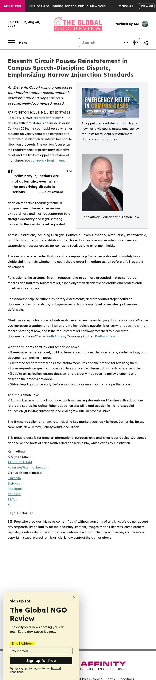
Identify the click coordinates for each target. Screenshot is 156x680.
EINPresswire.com (48, 118)
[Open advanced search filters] (135, 42)
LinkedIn (14, 478)
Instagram (15, 483)
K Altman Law (105, 336)
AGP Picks (12, 6)
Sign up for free (41, 660)
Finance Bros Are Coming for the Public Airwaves (62, 6)
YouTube (14, 494)
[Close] (74, 597)
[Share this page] (145, 42)
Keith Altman (55, 336)
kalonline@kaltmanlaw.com (28, 467)
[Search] (126, 42)
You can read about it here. (44, 160)
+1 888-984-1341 (20, 462)
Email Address (22, 643)
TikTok (12, 499)
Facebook (15, 489)
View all (147, 6)
